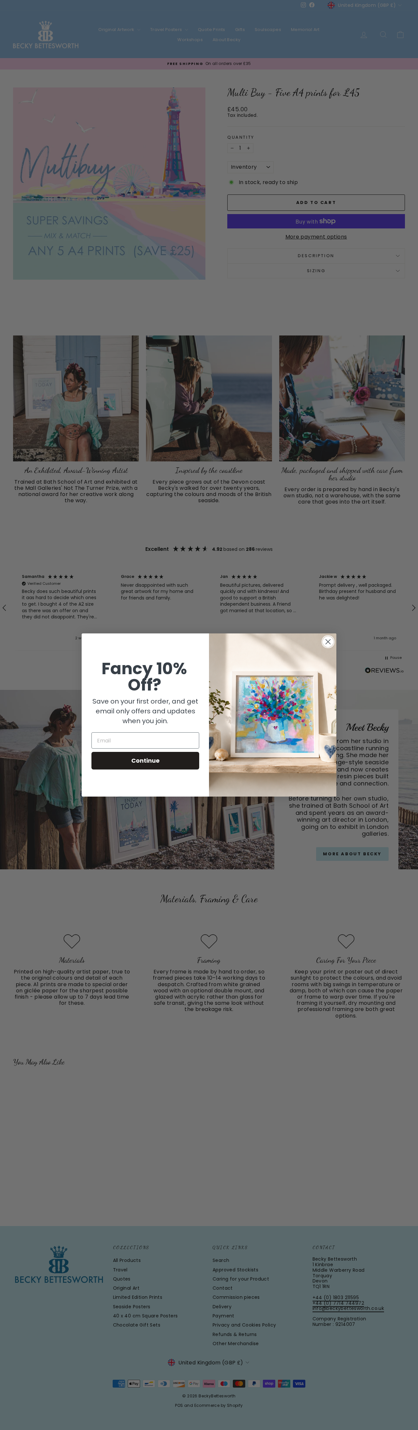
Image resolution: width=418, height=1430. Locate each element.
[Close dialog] (328, 641)
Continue (145, 760)
